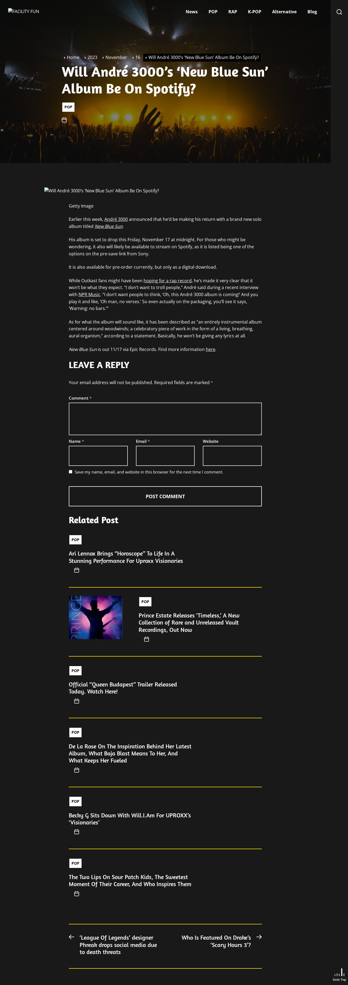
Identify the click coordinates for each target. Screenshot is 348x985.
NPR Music (89, 294)
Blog (312, 12)
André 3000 (116, 219)
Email (143, 441)
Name (76, 441)
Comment (80, 398)
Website (211, 441)
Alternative (284, 12)
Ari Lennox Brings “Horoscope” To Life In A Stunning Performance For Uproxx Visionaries (126, 557)
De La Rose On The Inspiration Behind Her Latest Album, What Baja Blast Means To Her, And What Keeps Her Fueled (130, 753)
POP (213, 12)
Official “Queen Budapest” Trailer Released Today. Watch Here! (123, 687)
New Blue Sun (109, 226)
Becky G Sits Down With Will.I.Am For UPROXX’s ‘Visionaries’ (130, 818)
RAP (232, 12)
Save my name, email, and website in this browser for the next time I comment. (149, 472)
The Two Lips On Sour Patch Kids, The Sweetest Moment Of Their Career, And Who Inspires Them (130, 880)
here (210, 349)
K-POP (254, 12)
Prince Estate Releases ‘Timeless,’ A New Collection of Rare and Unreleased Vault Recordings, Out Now (189, 622)
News (192, 12)
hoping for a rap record (168, 281)
